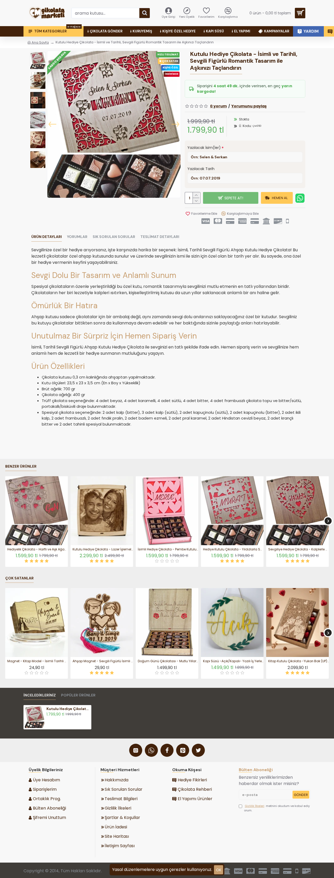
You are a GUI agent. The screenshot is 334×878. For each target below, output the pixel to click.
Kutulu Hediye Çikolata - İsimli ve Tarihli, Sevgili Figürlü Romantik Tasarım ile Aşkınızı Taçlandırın (68, 708)
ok (218, 870)
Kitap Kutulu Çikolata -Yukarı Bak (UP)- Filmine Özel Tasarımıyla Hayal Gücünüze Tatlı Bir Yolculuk (298, 661)
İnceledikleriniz (39, 695)
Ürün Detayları (46, 237)
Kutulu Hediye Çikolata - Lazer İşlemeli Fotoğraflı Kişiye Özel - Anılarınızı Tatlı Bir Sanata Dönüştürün (103, 549)
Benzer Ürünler (21, 466)
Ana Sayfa (40, 42)
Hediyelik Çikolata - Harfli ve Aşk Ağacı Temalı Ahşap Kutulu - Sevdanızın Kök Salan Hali (37, 549)
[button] (52, 124)
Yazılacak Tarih (200, 168)
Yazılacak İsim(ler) (204, 147)
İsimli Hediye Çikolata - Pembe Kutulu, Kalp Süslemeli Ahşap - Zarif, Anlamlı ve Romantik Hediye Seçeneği (168, 549)
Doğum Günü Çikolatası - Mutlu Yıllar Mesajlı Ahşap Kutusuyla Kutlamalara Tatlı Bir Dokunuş (168, 661)
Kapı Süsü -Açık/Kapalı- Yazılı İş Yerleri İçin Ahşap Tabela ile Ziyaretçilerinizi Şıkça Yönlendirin (233, 661)
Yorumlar (77, 237)
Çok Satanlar (19, 578)
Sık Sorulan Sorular (114, 237)
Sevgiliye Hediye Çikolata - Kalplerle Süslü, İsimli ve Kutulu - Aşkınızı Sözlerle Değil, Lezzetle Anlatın (298, 549)
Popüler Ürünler (78, 695)
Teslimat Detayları (159, 237)
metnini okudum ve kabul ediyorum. (277, 808)
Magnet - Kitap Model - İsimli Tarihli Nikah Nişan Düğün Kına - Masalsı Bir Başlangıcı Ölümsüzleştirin (37, 661)
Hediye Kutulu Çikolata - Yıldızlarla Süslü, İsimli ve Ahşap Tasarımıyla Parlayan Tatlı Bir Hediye (233, 549)
